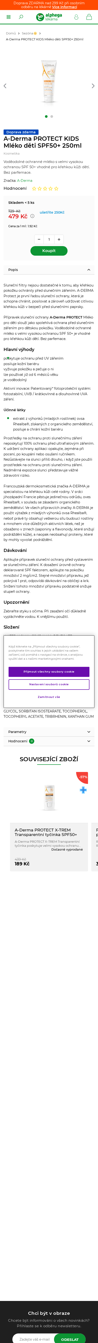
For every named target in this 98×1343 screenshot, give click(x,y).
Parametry (17, 732)
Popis (13, 270)
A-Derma (24, 180)
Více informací (64, 7)
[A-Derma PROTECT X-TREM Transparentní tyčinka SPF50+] (49, 797)
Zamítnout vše (49, 697)
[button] (5, 86)
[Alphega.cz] (48, 16)
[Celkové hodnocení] (45, 188)
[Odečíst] (39, 239)
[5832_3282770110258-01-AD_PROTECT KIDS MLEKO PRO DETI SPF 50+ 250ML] (49, 83)
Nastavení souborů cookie (49, 684)
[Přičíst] (59, 239)
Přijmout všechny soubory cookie (49, 671)
